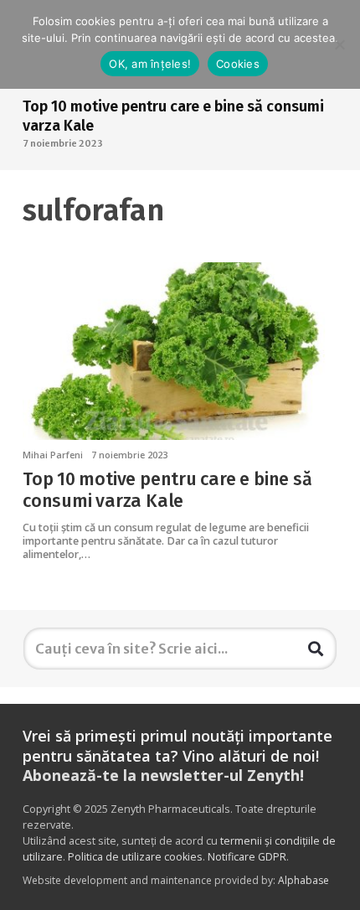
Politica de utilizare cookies (135, 857)
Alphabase (303, 880)
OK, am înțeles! (150, 63)
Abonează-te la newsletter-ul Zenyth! (163, 775)
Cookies (238, 63)
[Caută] (316, 649)
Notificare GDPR (247, 857)
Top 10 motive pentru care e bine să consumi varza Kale (167, 490)
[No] (339, 44)
